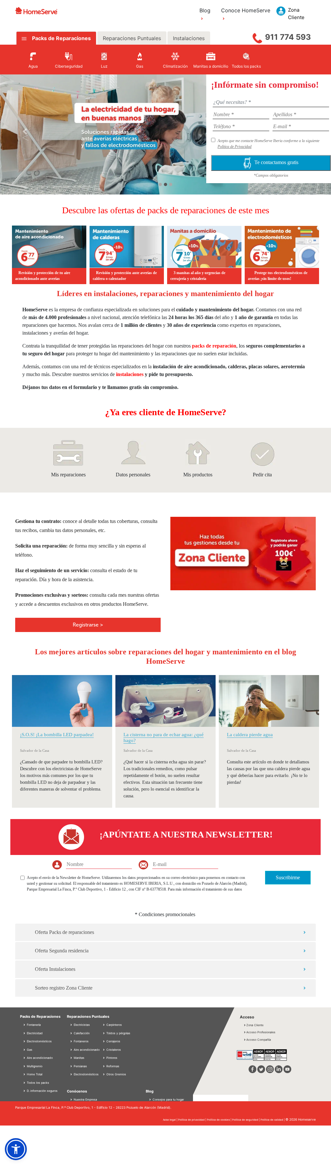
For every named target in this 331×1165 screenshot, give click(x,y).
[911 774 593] (257, 36)
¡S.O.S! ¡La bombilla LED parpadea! (57, 734)
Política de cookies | (219, 1119)
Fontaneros (81, 1041)
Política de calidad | (273, 1119)
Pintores (111, 1058)
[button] (25, 131)
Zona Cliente (254, 1025)
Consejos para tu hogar (168, 1099)
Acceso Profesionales (260, 1032)
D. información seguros (42, 1091)
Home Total (34, 1074)
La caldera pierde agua (250, 734)
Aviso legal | (170, 1119)
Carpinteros (113, 1024)
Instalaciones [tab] (189, 38)
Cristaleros (113, 1049)
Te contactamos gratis (276, 162)
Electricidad (34, 1033)
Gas (29, 1049)
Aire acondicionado (39, 1058)
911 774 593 (288, 37)
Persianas (80, 1066)
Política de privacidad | (192, 1119)
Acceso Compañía (258, 1039)
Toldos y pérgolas (117, 1033)
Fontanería (33, 1024)
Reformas (112, 1066)
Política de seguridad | (246, 1119)
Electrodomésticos (39, 1041)
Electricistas (81, 1024)
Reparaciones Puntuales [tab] (132, 38)
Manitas (78, 1058)
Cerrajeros (112, 1041)
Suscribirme (288, 877)
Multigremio (34, 1066)
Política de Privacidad (234, 146)
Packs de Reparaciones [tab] (61, 38)
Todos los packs (37, 1082)
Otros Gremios (115, 1074)
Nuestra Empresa (85, 1099)
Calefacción (81, 1033)
